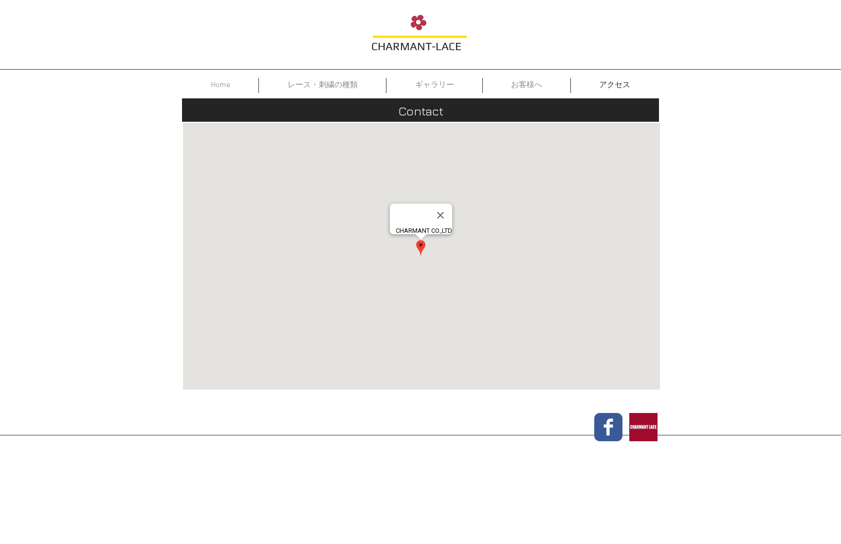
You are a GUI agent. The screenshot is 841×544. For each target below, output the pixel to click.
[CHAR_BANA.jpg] (643, 427)
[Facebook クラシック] (608, 427)
